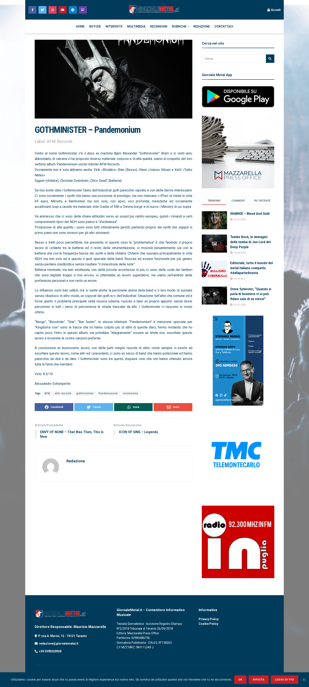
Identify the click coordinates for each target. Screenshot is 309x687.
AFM (47, 393)
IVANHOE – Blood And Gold (249, 213)
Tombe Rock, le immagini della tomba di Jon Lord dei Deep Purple (250, 242)
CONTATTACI (223, 26)
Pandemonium (108, 393)
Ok (240, 679)
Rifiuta (258, 679)
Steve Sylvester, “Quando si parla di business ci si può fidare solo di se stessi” (250, 294)
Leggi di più (284, 679)
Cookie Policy (208, 623)
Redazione (75, 461)
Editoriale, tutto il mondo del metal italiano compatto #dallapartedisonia (251, 268)
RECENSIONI (158, 26)
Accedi (275, 10)
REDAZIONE (201, 26)
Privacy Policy (209, 619)
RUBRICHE (179, 26)
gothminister (85, 393)
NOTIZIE (95, 26)
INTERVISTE (114, 26)
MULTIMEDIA (136, 26)
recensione (130, 393)
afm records (63, 393)
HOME (80, 26)
